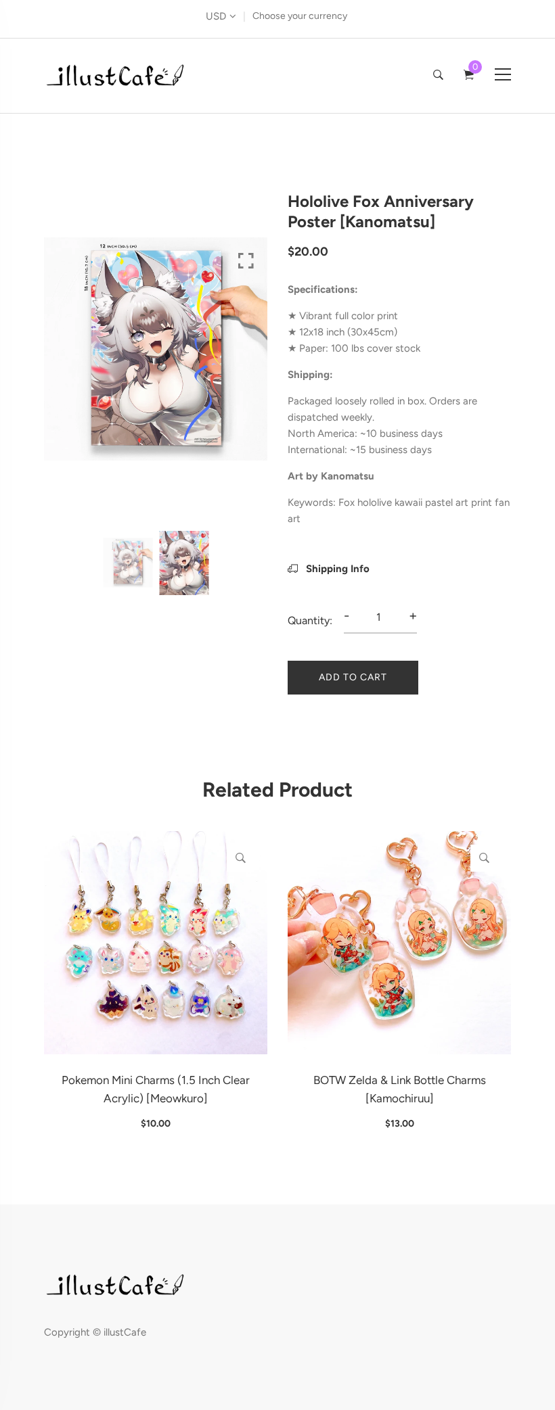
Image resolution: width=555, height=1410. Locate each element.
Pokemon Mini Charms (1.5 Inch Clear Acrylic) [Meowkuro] (156, 1089)
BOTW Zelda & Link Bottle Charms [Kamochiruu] (399, 1089)
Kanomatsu (347, 476)
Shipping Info (336, 569)
